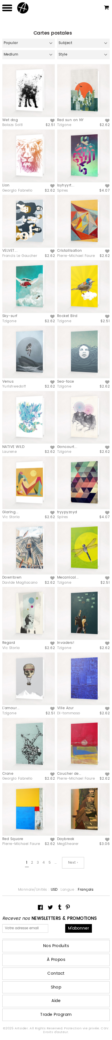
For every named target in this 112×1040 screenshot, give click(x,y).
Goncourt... (67, 447)
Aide (56, 1000)
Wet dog (10, 120)
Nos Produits (56, 945)
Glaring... (10, 512)
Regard (8, 643)
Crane (7, 773)
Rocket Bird (67, 316)
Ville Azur (65, 708)
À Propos (56, 959)
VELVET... (10, 250)
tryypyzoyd (67, 512)
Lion (6, 185)
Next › (73, 862)
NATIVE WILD (13, 447)
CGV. (105, 1028)
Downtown (12, 577)
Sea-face (65, 381)
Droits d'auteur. (56, 1032)
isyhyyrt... (65, 185)
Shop (56, 987)
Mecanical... (68, 577)
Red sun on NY (70, 120)
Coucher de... (69, 773)
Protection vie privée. (82, 1028)
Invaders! (65, 643)
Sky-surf (10, 316)
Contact (55, 973)
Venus (7, 381)
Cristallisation (69, 250)
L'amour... (11, 708)
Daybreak (65, 839)
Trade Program (56, 1014)
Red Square (12, 839)
